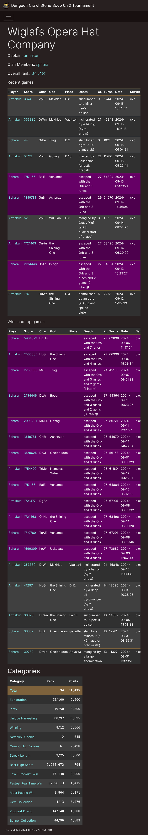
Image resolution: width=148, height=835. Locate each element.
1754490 (30, 469)
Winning (15, 728)
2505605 (30, 354)
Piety (13, 709)
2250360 (30, 370)
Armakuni (15, 99)
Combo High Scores (24, 746)
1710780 (30, 533)
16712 (28, 156)
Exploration (18, 700)
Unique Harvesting (23, 718)
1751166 (29, 177)
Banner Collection (23, 820)
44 (26, 140)
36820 (29, 615)
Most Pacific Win (22, 793)
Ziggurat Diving (21, 811)
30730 (28, 652)
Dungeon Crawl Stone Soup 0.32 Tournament (52, 5)
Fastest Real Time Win (26, 783)
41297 (28, 585)
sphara (42, 64)
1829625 (30, 453)
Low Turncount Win (24, 774)
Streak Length (20, 755)
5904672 (30, 338)
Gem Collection (21, 802)
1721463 (30, 243)
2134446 (30, 264)
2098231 (30, 421)
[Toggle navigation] (8, 17)
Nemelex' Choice (22, 737)
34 (38, 73)
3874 (27, 99)
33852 (29, 631)
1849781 (30, 197)
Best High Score (21, 765)
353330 (29, 119)
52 (26, 218)
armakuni (32, 55)
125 (26, 294)
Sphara (13, 140)
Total (13, 690)
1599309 (30, 548)
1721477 (30, 501)
